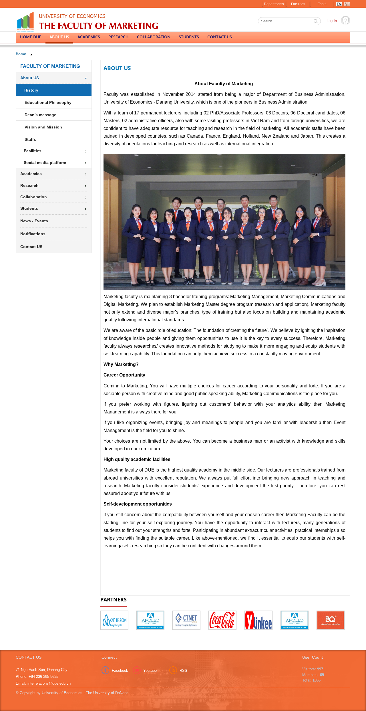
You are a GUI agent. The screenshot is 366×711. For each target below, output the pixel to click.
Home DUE (30, 36)
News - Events (34, 221)
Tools (322, 4)
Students (189, 36)
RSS (183, 670)
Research (118, 36)
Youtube (150, 670)
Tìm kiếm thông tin (316, 21)
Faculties (298, 4)
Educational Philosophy (48, 102)
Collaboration (153, 36)
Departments (274, 4)
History (31, 90)
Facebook (120, 670)
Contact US (219, 36)
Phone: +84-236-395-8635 (37, 676)
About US (59, 36)
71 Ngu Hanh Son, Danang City (41, 670)
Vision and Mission (43, 127)
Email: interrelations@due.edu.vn (43, 683)
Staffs (30, 139)
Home (21, 54)
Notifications (32, 233)
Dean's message (40, 114)
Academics (88, 36)
